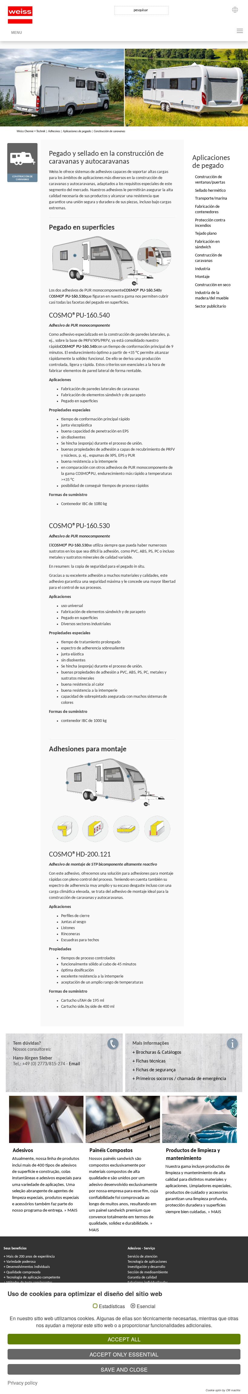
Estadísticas (112, 1306)
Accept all (124, 1339)
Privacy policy (23, 1382)
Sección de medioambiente (148, 1272)
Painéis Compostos (111, 1151)
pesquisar (141, 10)
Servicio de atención (142, 1257)
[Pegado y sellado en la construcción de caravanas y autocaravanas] (22, 162)
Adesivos (23, 1151)
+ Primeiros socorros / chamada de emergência (179, 1078)
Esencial (146, 1306)
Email (74, 1064)
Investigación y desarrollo (146, 1267)
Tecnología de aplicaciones (147, 1262)
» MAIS (70, 1210)
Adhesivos (54, 131)
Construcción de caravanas (109, 131)
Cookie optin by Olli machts (223, 1390)
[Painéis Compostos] (123, 1119)
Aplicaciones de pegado (77, 131)
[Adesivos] (46, 1119)
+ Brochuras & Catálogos (156, 1052)
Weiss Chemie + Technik (31, 131)
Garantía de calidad (142, 1277)
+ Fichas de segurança (154, 1070)
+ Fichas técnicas (148, 1061)
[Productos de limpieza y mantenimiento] (199, 1119)
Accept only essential (124, 1354)
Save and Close (124, 1369)
